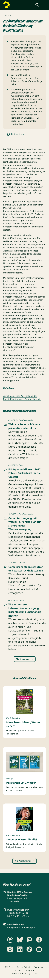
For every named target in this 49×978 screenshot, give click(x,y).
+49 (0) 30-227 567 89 (17, 912)
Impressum (39, 967)
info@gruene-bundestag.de (21, 927)
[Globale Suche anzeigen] (37, 5)
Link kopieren (17, 134)
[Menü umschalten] (44, 5)
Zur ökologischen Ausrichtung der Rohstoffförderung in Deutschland (20, 397)
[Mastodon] (29, 939)
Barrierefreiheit (23, 967)
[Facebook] (39, 939)
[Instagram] (10, 949)
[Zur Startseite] (13, 4)
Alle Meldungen (23, 659)
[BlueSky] (19, 939)
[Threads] (10, 939)
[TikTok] (29, 949)
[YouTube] (39, 949)
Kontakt (18, 970)
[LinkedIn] (19, 949)
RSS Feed (9, 967)
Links (36, 973)
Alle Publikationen (23, 861)
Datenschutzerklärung (20, 973)
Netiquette (29, 970)
